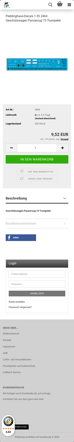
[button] (11, 148)
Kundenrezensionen (21, 223)
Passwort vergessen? (20, 307)
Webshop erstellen (25, 437)
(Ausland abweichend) (45, 118)
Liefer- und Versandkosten (17, 359)
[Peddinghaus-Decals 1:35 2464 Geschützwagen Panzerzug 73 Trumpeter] (37, 54)
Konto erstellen (17, 301)
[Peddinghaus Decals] (5, 5)
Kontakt (7, 340)
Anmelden (37, 293)
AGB (5, 353)
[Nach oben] (63, 436)
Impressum (9, 346)
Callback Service (12, 372)
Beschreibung (16, 198)
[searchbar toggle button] (50, 5)
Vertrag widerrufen (16, 426)
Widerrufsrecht (11, 333)
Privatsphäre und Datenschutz (19, 366)
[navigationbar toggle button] (69, 5)
